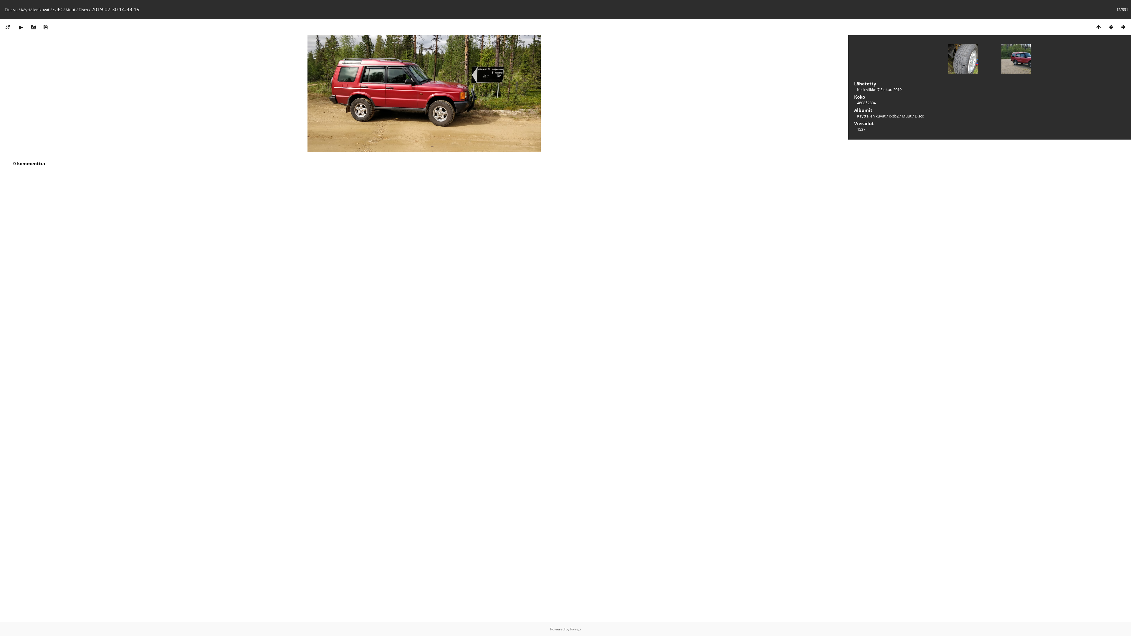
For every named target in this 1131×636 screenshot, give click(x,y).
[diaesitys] (21, 27)
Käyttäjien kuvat (35, 9)
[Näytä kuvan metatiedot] (33, 27)
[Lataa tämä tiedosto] (45, 27)
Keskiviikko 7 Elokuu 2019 (879, 89)
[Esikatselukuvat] (1098, 27)
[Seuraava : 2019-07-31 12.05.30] (1123, 27)
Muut (70, 9)
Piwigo (575, 629)
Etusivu (11, 9)
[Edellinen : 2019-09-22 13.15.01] (1111, 27)
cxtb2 (57, 9)
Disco (83, 9)
